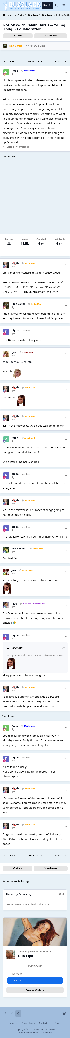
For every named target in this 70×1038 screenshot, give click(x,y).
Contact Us (44, 1023)
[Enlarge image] (17, 371)
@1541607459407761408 (17, 361)
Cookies (58, 1023)
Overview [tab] (16, 974)
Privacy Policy (28, 1023)
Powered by (35, 1032)
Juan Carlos (18, 303)
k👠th (15, 263)
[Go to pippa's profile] (6, 332)
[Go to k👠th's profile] (6, 265)
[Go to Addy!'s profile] (6, 439)
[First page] (4, 62)
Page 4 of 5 (34, 61)
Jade (14, 603)
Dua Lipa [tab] (16, 980)
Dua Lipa (39, 45)
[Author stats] (66, 72)
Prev (12, 61)
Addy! (15, 437)
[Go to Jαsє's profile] (6, 572)
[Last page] (65, 62)
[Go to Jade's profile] (6, 605)
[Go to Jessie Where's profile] (6, 550)
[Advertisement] (35, 196)
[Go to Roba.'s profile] (6, 72)
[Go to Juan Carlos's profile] (5, 46)
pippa (15, 330)
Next (57, 61)
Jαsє (14, 570)
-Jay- (14, 352)
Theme (11, 1023)
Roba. (15, 70)
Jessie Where (19, 548)
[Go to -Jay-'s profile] (6, 354)
